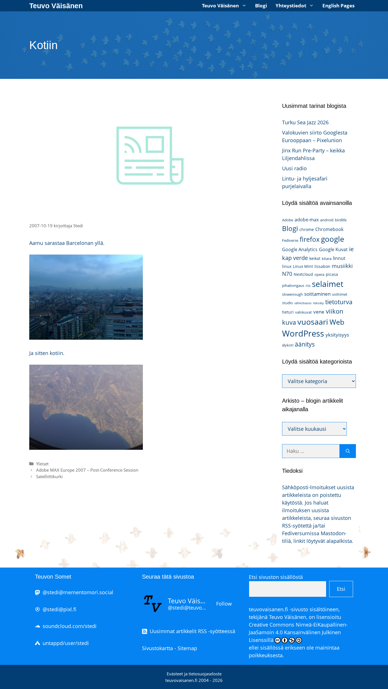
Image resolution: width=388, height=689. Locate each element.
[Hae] (348, 451)
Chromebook (329, 229)
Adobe (287, 219)
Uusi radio (294, 168)
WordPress (303, 333)
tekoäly (318, 303)
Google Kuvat (333, 249)
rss (308, 285)
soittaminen (317, 294)
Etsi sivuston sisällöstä (276, 577)
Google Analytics (300, 249)
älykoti (287, 345)
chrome (306, 229)
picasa (332, 274)
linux (286, 266)
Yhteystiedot (291, 5)
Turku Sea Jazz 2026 (305, 122)
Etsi (341, 588)
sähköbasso (303, 303)
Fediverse (290, 240)
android (326, 219)
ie (351, 249)
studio (287, 302)
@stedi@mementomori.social (78, 592)
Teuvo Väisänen (56, 6)
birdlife (341, 219)
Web (336, 322)
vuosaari (312, 321)
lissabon (322, 266)
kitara (326, 258)
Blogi (261, 5)
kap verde (295, 258)
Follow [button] (224, 603)
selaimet (327, 283)
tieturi (288, 312)
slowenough (292, 294)
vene (318, 311)
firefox (310, 239)
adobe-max (307, 220)
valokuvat (303, 312)
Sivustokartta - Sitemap (169, 648)
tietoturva (338, 302)
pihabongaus (293, 285)
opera (319, 274)
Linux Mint (303, 266)
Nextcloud (303, 274)
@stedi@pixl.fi (59, 609)
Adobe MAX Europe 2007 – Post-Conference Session (87, 470)
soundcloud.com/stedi (70, 626)
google (332, 239)
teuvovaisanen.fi (268, 609)
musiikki (342, 265)
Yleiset (42, 464)
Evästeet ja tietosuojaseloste (194, 674)
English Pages (338, 5)
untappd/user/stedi (66, 643)
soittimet (339, 294)
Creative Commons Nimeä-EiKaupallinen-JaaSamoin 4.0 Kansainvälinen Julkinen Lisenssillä (298, 632)
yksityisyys (337, 334)
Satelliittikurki (49, 476)
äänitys (305, 344)
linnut (339, 258)
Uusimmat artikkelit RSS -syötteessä (192, 631)
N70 (287, 273)
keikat (314, 258)
